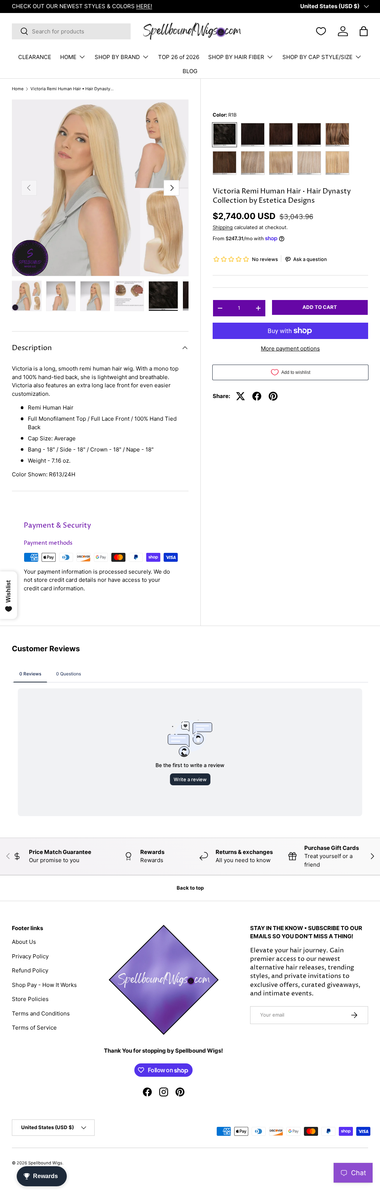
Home (18, 89)
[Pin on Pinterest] (273, 396)
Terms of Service (34, 1027)
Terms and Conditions (41, 1013)
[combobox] (71, 31)
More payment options (290, 348)
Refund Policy (30, 970)
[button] (364, 31)
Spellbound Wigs (45, 1162)
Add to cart (319, 307)
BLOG (190, 71)
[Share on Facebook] (257, 396)
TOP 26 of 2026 (178, 57)
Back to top (190, 888)
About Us (24, 941)
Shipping (223, 227)
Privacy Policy (30, 956)
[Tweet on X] (240, 396)
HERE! (144, 6)
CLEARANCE (34, 57)
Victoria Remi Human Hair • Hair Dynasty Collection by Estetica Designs (72, 89)
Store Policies (30, 998)
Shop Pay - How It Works (44, 984)
